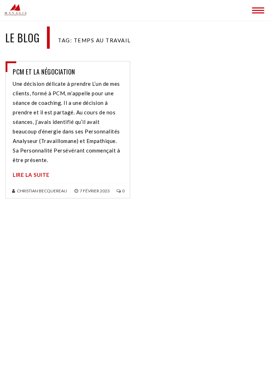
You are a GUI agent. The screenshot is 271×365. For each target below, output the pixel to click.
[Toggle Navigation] (257, 9)
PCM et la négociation (44, 71)
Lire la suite (31, 175)
